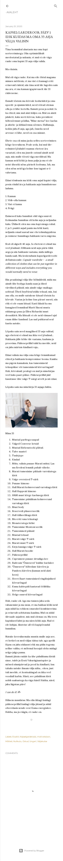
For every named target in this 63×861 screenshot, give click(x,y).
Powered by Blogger (34, 850)
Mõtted (8, 741)
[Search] (56, 5)
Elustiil (15, 736)
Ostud (26, 741)
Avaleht (12, 12)
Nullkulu (17, 741)
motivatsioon (43, 736)
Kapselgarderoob (28, 736)
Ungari (33, 741)
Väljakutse (42, 741)
